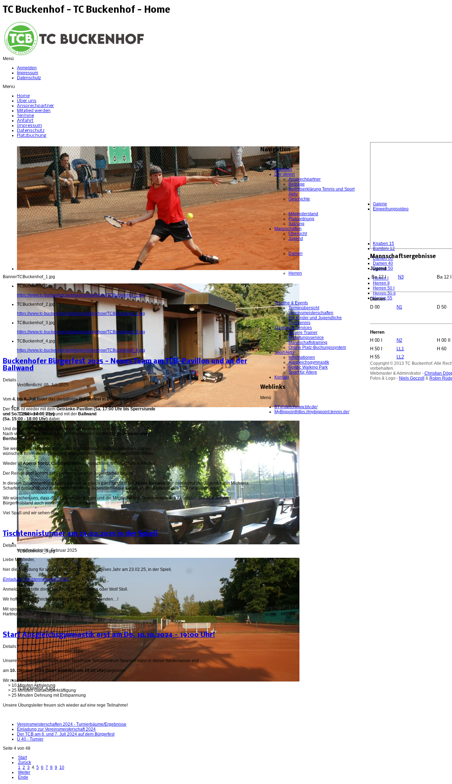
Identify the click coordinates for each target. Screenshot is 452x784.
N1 (399, 307)
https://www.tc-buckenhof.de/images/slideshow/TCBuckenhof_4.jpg (81, 350)
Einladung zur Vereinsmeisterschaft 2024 (56, 729)
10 (61, 767)
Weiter (24, 772)
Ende (23, 777)
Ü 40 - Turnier (30, 739)
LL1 (400, 348)
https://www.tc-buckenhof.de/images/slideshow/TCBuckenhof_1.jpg (81, 295)
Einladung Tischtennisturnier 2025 (36, 579)
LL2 (400, 356)
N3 (401, 277)
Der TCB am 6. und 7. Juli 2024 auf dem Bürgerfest (65, 734)
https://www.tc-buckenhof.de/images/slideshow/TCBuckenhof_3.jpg (81, 331)
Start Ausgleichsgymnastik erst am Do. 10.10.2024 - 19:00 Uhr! (109, 635)
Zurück (24, 762)
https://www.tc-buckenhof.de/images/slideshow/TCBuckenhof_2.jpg (81, 313)
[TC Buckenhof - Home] (73, 54)
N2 (399, 340)
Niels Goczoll (411, 378)
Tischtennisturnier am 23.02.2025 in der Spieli (80, 534)
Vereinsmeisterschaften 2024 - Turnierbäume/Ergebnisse (71, 724)
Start (22, 757)
